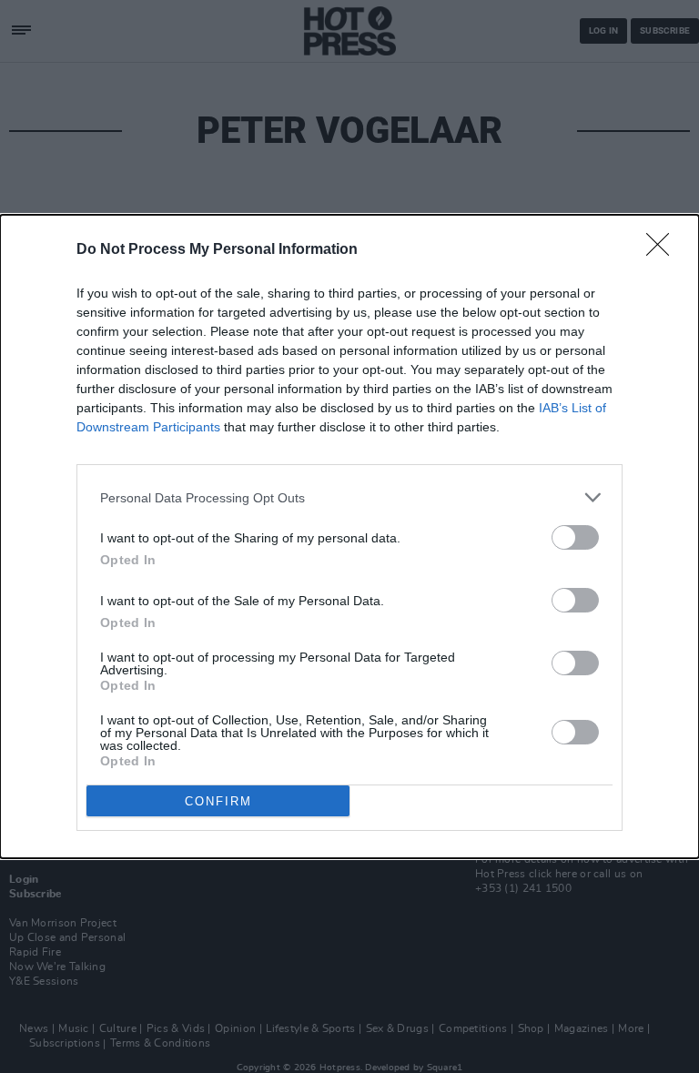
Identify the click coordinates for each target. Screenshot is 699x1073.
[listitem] (349, 497)
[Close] (663, 250)
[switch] (575, 537)
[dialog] (349, 536)
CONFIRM (218, 801)
